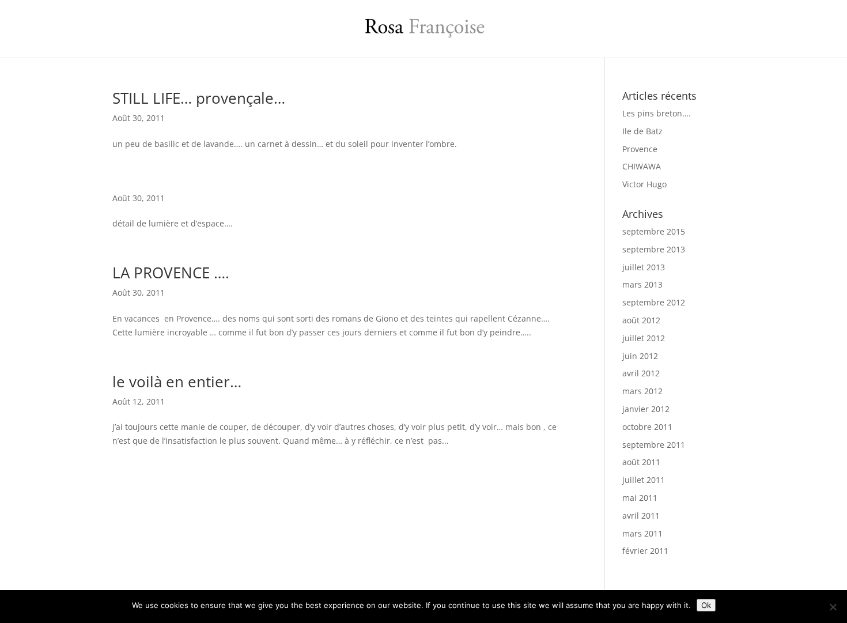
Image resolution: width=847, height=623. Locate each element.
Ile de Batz (642, 131)
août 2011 (641, 461)
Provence (639, 149)
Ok (706, 605)
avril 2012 (641, 373)
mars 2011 (642, 533)
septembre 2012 (653, 302)
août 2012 (641, 320)
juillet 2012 (643, 338)
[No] (832, 607)
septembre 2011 (653, 444)
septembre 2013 (653, 249)
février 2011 (645, 550)
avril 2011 (641, 515)
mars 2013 (642, 284)
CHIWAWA (641, 166)
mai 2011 (639, 497)
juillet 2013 (643, 267)
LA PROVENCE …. (170, 272)
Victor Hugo (644, 184)
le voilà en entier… (176, 381)
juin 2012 (640, 355)
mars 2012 (642, 391)
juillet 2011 (643, 479)
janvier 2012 (646, 408)
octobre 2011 (647, 426)
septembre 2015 (653, 231)
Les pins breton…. (656, 113)
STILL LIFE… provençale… (198, 98)
